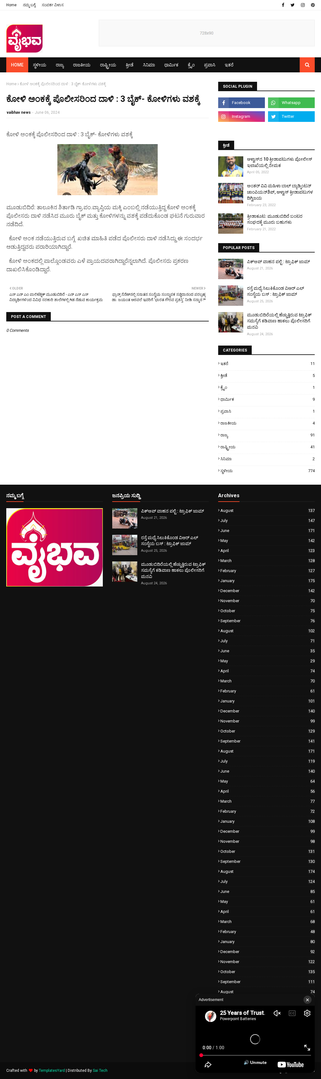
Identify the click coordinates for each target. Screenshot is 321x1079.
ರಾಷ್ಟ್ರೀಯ (267, 447)
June (267, 530)
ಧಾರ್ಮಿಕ (267, 399)
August (267, 510)
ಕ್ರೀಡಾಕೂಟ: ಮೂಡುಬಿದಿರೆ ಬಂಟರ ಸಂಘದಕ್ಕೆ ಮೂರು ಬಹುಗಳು (275, 219)
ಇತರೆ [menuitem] (229, 64)
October (267, 610)
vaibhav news (19, 112)
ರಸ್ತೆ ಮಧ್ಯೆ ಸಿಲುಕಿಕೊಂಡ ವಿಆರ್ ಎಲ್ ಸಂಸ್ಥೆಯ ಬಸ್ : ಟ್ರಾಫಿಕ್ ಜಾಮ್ (275, 291)
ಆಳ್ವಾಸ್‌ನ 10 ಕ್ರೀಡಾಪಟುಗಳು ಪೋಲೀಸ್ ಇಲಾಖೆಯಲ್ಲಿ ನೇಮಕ (279, 162)
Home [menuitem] (17, 64)
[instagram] (302, 5)
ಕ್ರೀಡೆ (267, 375)
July (267, 520)
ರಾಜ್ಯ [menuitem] (60, 64)
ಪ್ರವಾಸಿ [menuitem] (209, 64)
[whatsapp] (291, 102)
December (267, 590)
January (267, 580)
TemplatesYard (52, 1070)
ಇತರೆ (267, 363)
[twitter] (292, 5)
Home (11, 5)
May (267, 540)
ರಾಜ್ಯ (267, 435)
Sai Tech (100, 1070)
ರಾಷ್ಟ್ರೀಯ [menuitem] (108, 64)
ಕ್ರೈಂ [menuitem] (191, 64)
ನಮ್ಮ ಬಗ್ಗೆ (29, 5)
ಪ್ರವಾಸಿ (267, 411)
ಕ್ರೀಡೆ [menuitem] (130, 64)
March (267, 560)
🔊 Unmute (255, 1062)
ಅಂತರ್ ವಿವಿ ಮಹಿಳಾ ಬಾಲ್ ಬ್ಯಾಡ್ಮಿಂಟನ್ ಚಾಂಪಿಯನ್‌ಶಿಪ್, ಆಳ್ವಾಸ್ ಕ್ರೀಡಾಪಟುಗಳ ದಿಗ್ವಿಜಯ (280, 192)
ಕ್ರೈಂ (267, 387)
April (267, 550)
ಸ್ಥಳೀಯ (267, 470)
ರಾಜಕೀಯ (267, 423)
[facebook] (283, 5)
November (267, 600)
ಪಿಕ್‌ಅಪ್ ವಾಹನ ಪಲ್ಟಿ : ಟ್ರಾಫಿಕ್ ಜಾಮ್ (278, 261)
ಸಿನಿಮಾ (267, 458)
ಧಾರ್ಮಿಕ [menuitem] (171, 64)
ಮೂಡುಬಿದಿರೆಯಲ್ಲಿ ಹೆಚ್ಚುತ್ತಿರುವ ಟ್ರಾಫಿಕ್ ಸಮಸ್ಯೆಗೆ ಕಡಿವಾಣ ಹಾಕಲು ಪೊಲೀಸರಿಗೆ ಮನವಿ (279, 321)
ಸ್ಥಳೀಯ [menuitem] (39, 64)
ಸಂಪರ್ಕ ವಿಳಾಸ (53, 5)
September (267, 620)
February (267, 570)
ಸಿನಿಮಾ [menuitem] (149, 64)
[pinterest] (312, 5)
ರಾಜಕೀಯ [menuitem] (82, 64)
